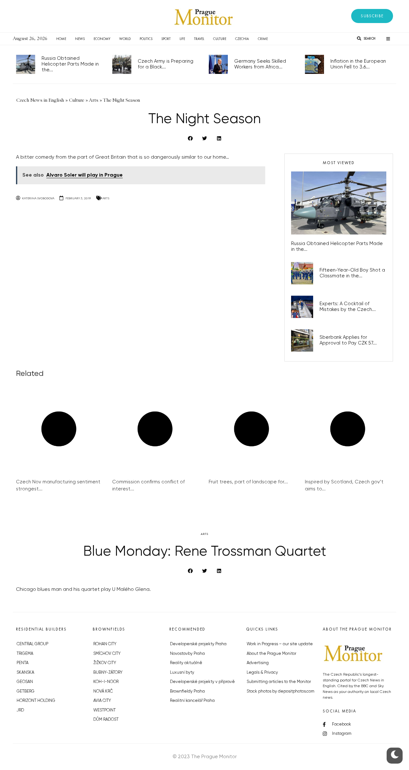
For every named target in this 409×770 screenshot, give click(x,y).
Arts (105, 198)
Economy (102, 38)
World (125, 38)
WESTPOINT (104, 710)
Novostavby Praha (187, 654)
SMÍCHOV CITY (106, 654)
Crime (263, 38)
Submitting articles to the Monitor (279, 682)
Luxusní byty (182, 673)
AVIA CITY (102, 701)
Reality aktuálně (186, 663)
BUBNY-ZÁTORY (107, 673)
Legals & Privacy (262, 673)
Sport (166, 38)
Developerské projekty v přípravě (202, 682)
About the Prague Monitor (271, 654)
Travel (199, 38)
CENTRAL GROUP (32, 644)
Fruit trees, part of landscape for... (248, 482)
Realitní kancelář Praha (192, 701)
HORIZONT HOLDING (36, 701)
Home (61, 38)
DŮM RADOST (106, 720)
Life (182, 38)
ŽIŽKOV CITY (104, 663)
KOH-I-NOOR (106, 682)
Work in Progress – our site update (280, 644)
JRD (20, 710)
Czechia (242, 38)
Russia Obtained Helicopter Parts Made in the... (70, 64)
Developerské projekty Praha (198, 644)
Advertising (258, 663)
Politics (146, 38)
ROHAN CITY (104, 644)
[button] (372, 16)
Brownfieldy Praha (187, 691)
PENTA (22, 663)
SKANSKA (25, 673)
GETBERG (26, 691)
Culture (219, 38)
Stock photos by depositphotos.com (280, 691)
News (80, 38)
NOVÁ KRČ (103, 691)
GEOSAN (25, 682)
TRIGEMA (25, 654)
